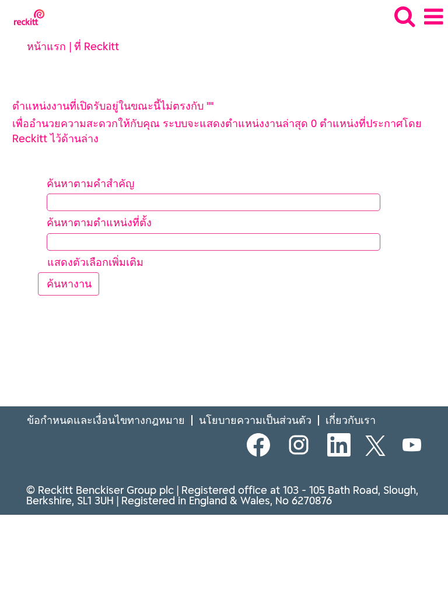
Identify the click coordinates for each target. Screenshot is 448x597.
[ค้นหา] (404, 16)
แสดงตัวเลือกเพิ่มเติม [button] (95, 262)
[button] (433, 17)
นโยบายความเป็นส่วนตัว (255, 420)
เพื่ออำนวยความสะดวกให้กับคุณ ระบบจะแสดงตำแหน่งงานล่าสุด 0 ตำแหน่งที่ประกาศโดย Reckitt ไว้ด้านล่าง (217, 131)
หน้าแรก (46, 46)
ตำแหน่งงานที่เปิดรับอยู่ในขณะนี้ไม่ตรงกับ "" (113, 106)
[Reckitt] (25, 16)
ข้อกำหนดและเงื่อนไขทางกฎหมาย (106, 420)
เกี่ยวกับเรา (351, 420)
